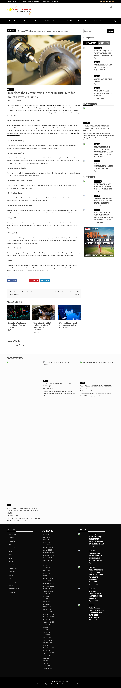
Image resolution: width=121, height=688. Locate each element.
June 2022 (46, 661)
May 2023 (46, 632)
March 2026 (47, 545)
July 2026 (46, 534)
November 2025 (48, 555)
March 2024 (47, 606)
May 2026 (46, 540)
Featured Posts (90, 104)
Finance (37, 21)
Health (47, 21)
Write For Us (54, 1)
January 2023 (47, 643)
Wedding (70, 21)
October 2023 (47, 619)
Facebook (12, 280)
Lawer (11, 561)
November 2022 (48, 648)
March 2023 (47, 637)
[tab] (90, 43)
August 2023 (47, 624)
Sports (11, 575)
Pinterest (34, 280)
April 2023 (46, 635)
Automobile (12, 534)
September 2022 (48, 653)
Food (10, 555)
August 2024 (47, 594)
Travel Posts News (15, 358)
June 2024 (46, 599)
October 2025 (47, 558)
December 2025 (48, 552)
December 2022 (48, 645)
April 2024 (46, 604)
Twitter (23, 280)
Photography (13, 568)
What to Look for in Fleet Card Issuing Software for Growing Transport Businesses (42, 326)
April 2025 (46, 573)
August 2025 (47, 563)
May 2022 (46, 663)
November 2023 (48, 617)
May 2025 (46, 571)
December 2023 (48, 614)
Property (12, 572)
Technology (98, 48)
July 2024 (46, 596)
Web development (15, 589)
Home (24, 1)
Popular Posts (91, 43)
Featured (12, 548)
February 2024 (48, 609)
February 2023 (48, 640)
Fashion (11, 544)
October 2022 (47, 650)
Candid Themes (82, 684)
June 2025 (46, 568)
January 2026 (47, 550)
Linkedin (46, 280)
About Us (30, 1)
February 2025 (48, 578)
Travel (87, 21)
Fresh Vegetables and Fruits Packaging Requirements (103, 67)
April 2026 (46, 542)
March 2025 (47, 576)
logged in (18, 345)
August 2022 (47, 655)
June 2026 (46, 537)
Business (17, 21)
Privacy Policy (45, 1)
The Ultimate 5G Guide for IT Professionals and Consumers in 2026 (103, 53)
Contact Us (37, 1)
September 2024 (48, 591)
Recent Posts (104, 43)
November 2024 (48, 586)
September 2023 (48, 622)
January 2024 (47, 612)
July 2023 (46, 627)
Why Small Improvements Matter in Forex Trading (68, 324)
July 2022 (46, 658)
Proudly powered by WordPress (44, 684)
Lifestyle (11, 565)
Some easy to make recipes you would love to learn (103, 93)
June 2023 (46, 630)
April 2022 (46, 666)
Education (27, 21)
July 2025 (46, 565)
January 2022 (47, 668)
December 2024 (48, 583)
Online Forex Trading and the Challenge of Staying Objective (17, 325)
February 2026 (48, 547)
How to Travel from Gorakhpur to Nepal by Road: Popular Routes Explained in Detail (23, 510)
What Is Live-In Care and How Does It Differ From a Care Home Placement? (96, 612)
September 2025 (48, 560)
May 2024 (46, 601)
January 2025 (47, 581)
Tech (79, 21)
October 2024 (47, 588)
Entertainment (58, 21)
